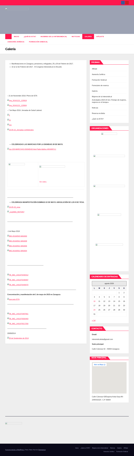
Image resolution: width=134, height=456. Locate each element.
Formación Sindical (38, 42)
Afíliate (100, 36)
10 (94, 301)
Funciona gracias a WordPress (14, 450)
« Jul (93, 320)
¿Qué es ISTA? (30, 36)
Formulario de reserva (100, 85)
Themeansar (42, 450)
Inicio (16, 36)
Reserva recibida (98, 113)
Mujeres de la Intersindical (54, 36)
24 (94, 310)
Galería (88, 36)
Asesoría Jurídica (16, 42)
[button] (127, 39)
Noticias (76, 36)
